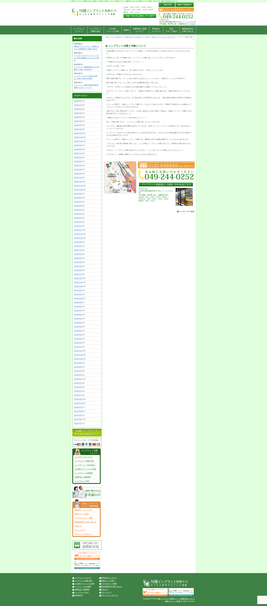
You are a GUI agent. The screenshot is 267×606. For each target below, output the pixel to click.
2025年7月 (78, 153)
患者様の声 (78, 595)
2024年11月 (78, 186)
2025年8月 (78, 149)
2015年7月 (78, 371)
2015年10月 (78, 359)
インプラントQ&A (82, 481)
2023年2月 (78, 270)
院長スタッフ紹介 (171, 30)
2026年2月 (78, 125)
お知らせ (78, 526)
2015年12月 (78, 351)
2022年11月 (78, 282)
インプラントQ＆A (81, 592)
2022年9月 (78, 290)
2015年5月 (78, 379)
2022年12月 (78, 278)
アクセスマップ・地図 (84, 518)
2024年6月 (78, 206)
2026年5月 (78, 113)
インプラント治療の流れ (96, 30)
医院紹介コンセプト (156, 30)
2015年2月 (78, 391)
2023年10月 (78, 238)
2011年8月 (78, 419)
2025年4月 (78, 165)
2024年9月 (78, 194)
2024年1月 (78, 226)
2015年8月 (78, 367)
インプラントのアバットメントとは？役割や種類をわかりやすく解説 (86, 57)
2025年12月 (78, 133)
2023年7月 (78, 250)
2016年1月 (78, 347)
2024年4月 (78, 214)
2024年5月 (78, 210)
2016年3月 (78, 339)
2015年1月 (78, 395)
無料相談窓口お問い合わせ (188, 30)
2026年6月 (78, 109)
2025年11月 (78, 137)
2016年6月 (78, 327)
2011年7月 (78, 423)
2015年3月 (78, 387)
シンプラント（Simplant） (85, 465)
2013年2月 (78, 407)
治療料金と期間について (140, 30)
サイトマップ (80, 530)
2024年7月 (78, 202)
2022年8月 (78, 294)
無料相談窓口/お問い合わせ (111, 587)
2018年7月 (78, 310)
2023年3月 (78, 266)
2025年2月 (78, 173)
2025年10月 (78, 141)
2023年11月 (78, 234)
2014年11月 (78, 403)
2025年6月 (78, 157)
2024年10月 (78, 190)
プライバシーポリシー (84, 534)
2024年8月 (78, 198)
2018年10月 (78, 298)
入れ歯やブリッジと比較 (112, 30)
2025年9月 (78, 145)
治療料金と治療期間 (83, 477)
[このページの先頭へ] (186, 211)
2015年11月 (78, 355)
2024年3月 (78, 218)
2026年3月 (78, 121)
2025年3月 (78, 169)
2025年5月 (78, 161)
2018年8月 (78, 306)
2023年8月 (78, 246)
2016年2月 (78, 343)
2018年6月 (78, 315)
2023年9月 (78, 242)
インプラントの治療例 (84, 473)
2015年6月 (78, 375)
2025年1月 (78, 178)
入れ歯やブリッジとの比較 (85, 469)
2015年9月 (78, 363)
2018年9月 (78, 302)
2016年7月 (78, 323)
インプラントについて (79, 30)
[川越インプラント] (94, 8)
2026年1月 (78, 129)
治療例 (126, 30)
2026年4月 (78, 117)
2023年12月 (78, 230)
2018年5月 (78, 319)
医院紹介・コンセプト (84, 510)
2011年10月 (78, 411)
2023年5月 (78, 258)
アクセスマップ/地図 (109, 584)
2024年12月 (78, 182)
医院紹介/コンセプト (109, 578)
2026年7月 (78, 105)
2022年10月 (78, 286)
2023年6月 (78, 254)
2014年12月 (78, 399)
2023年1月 (78, 274)
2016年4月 (78, 335)
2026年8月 (78, 101)
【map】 (192, 24)
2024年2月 (78, 222)
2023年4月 (78, 262)
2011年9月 (78, 415)
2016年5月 (78, 331)
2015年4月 (78, 383)
